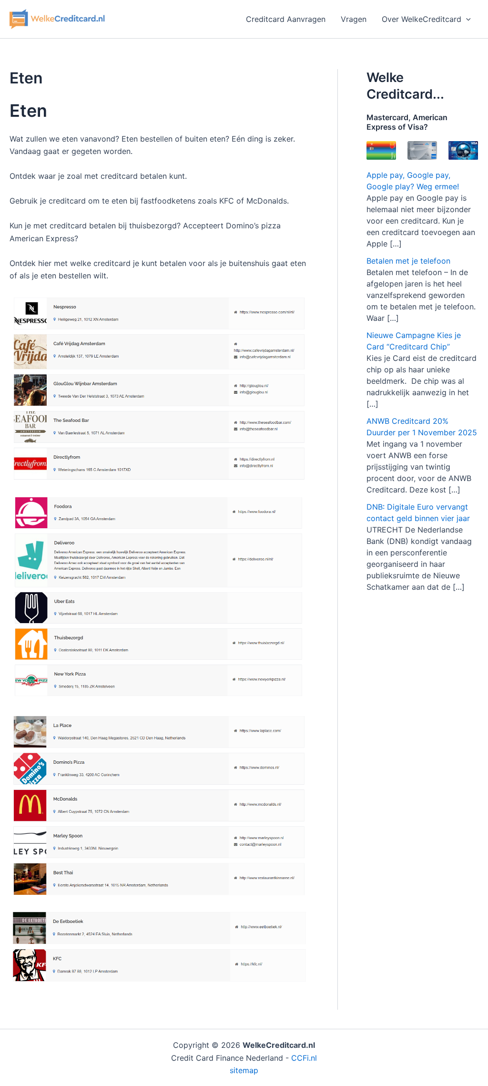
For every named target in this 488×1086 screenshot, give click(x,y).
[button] (466, 19)
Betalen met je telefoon (408, 261)
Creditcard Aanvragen (285, 19)
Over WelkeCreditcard (421, 19)
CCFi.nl (304, 1058)
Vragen (353, 19)
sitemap (244, 1070)
